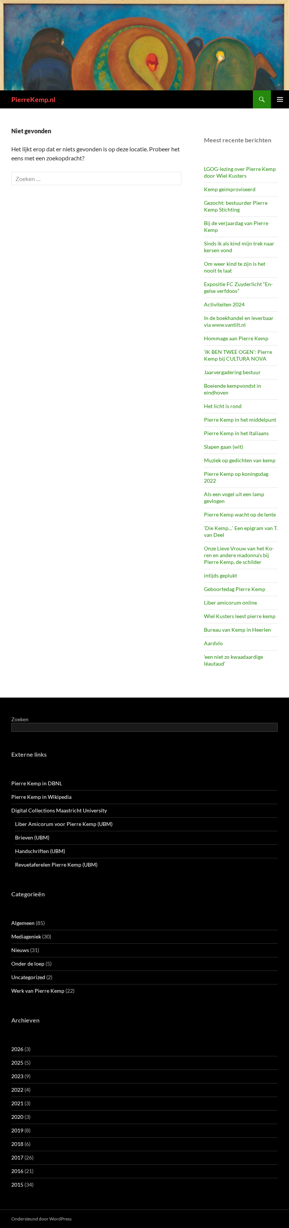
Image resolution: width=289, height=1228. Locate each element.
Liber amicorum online (230, 602)
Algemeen (23, 923)
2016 (17, 1171)
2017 (17, 1157)
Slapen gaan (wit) (223, 446)
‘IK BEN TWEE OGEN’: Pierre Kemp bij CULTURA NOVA (238, 355)
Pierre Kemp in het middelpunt (240, 419)
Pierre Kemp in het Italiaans (236, 433)
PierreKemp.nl (33, 99)
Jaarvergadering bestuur (232, 372)
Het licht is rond (223, 406)
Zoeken (20, 719)
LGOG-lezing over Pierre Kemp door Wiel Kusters (240, 172)
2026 (17, 1049)
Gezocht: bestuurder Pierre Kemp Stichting (236, 206)
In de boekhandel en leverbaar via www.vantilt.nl (239, 321)
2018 (17, 1144)
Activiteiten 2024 (224, 304)
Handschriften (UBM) (40, 851)
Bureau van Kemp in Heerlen (237, 629)
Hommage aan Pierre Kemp (236, 338)
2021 (17, 1103)
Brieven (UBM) (32, 837)
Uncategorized (28, 977)
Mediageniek (26, 936)
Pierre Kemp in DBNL (36, 783)
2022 (17, 1089)
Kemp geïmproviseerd (230, 189)
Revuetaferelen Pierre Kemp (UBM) (56, 864)
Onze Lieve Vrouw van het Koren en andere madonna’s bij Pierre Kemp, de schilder (239, 555)
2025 (17, 1062)
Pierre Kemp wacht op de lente (240, 514)
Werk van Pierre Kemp (37, 990)
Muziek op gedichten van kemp (239, 460)
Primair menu (280, 99)
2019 (17, 1130)
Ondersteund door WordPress (41, 1219)
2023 (17, 1076)
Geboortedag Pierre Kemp (234, 589)
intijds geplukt (220, 575)
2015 (17, 1184)
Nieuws (20, 950)
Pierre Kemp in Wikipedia (41, 797)
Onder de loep (27, 963)
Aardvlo (213, 643)
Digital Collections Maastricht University (59, 810)
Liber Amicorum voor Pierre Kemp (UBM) (64, 824)
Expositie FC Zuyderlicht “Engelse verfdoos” (238, 287)
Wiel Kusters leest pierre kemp (239, 616)
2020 (17, 1117)
